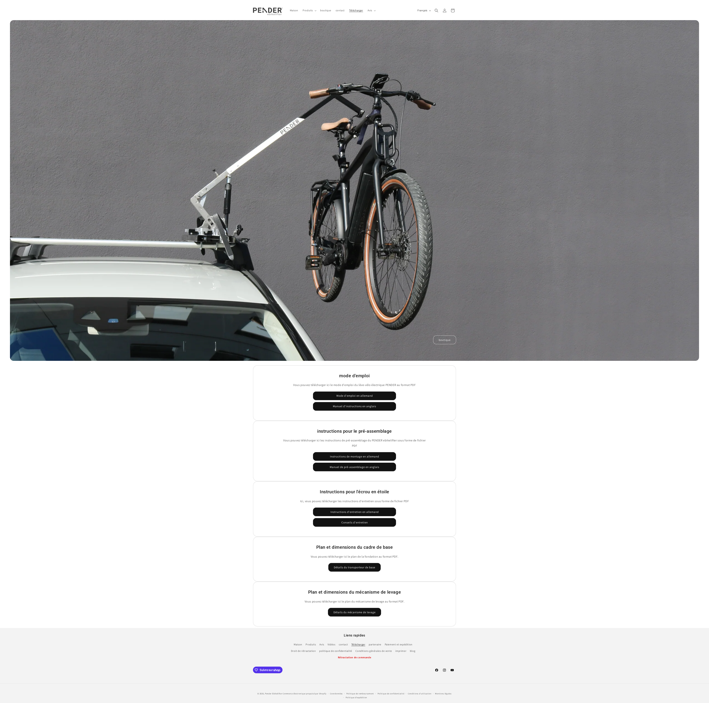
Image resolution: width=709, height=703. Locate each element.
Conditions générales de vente (373, 651)
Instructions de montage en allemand (354, 456)
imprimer (400, 651)
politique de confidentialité (335, 651)
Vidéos (331, 644)
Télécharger (358, 644)
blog (412, 651)
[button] (309, 10)
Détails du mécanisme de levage (354, 612)
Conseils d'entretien (354, 522)
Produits (311, 644)
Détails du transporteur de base (354, 567)
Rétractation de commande (354, 657)
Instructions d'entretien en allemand (354, 512)
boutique (445, 339)
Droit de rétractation (303, 651)
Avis (321, 644)
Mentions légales (443, 693)
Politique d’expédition (356, 697)
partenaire (375, 644)
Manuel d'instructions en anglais (354, 406)
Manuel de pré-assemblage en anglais (354, 467)
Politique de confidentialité (391, 693)
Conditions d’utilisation (419, 693)
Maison (298, 644)
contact (343, 644)
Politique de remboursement (360, 693)
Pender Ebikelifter (273, 693)
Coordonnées (336, 693)
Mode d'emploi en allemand (354, 395)
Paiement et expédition (398, 644)
